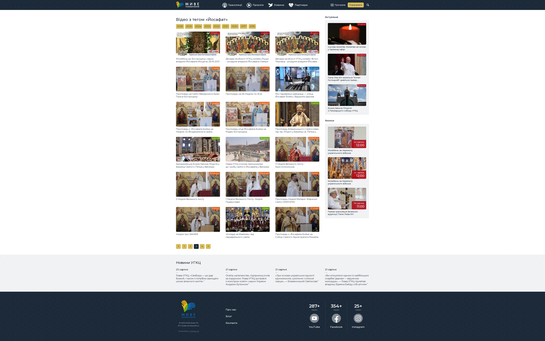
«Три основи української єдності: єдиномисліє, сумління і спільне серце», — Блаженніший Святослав (296, 278)
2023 (207, 26)
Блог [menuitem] (229, 316)
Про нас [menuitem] (231, 309)
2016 (252, 26)
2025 (189, 26)
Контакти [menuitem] (231, 323)
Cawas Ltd (194, 331)
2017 (243, 26)
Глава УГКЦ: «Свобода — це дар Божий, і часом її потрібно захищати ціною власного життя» (197, 278)
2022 (217, 26)
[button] (178, 246)
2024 (198, 26)
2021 (225, 26)
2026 (180, 26)
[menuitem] (232, 5)
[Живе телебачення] (187, 4)
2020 (235, 26)
